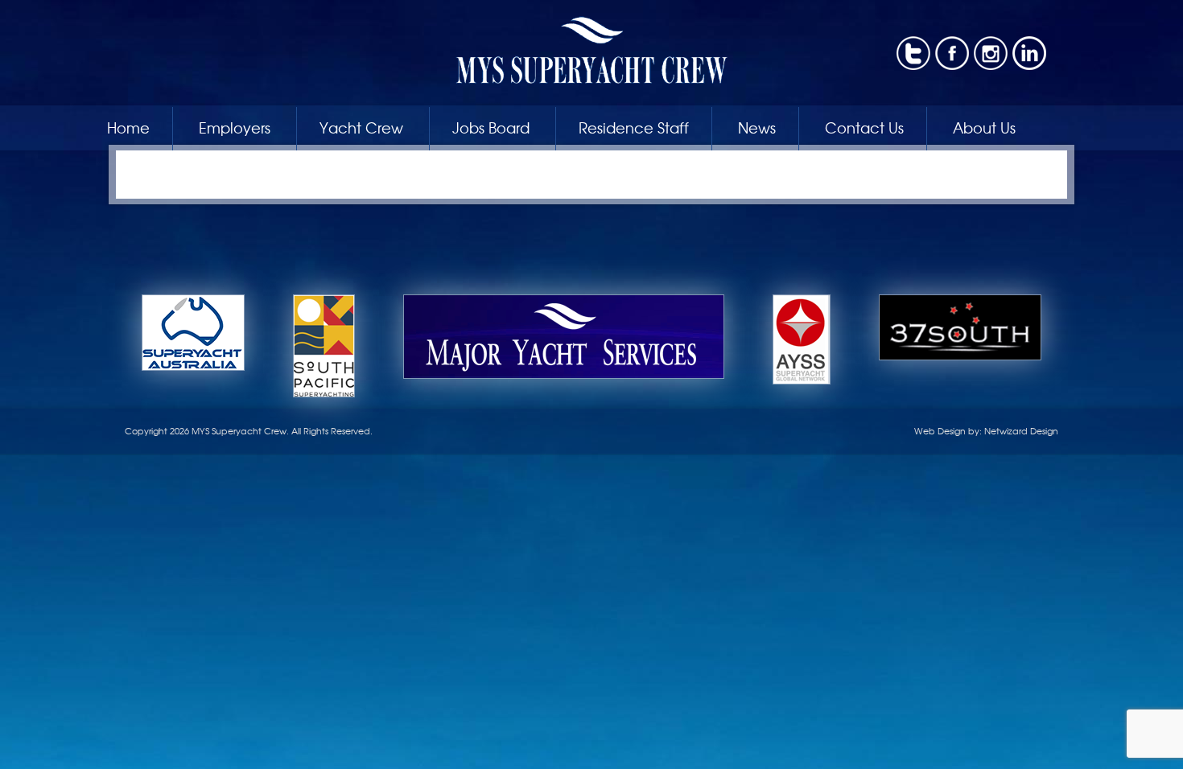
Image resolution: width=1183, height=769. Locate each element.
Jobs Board (491, 127)
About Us (984, 127)
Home (128, 127)
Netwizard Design (1021, 430)
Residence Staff (634, 127)
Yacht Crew (361, 127)
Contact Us (864, 127)
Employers (234, 127)
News (757, 127)
